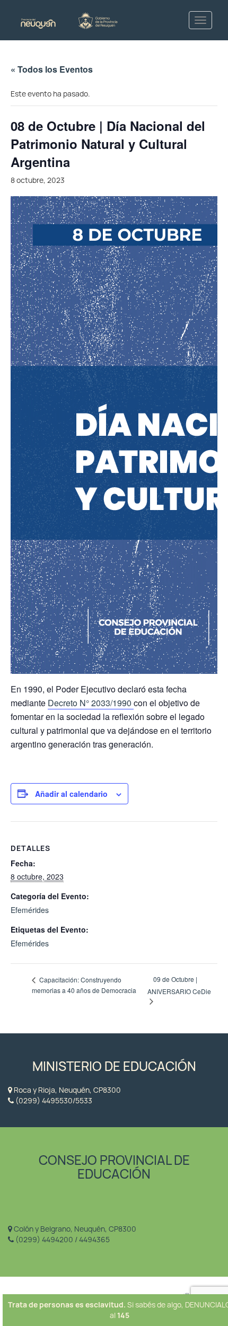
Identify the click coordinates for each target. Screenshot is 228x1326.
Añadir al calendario (71, 793)
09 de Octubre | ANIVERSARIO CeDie (179, 985)
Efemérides (30, 910)
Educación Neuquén (69, 20)
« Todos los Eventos (52, 69)
